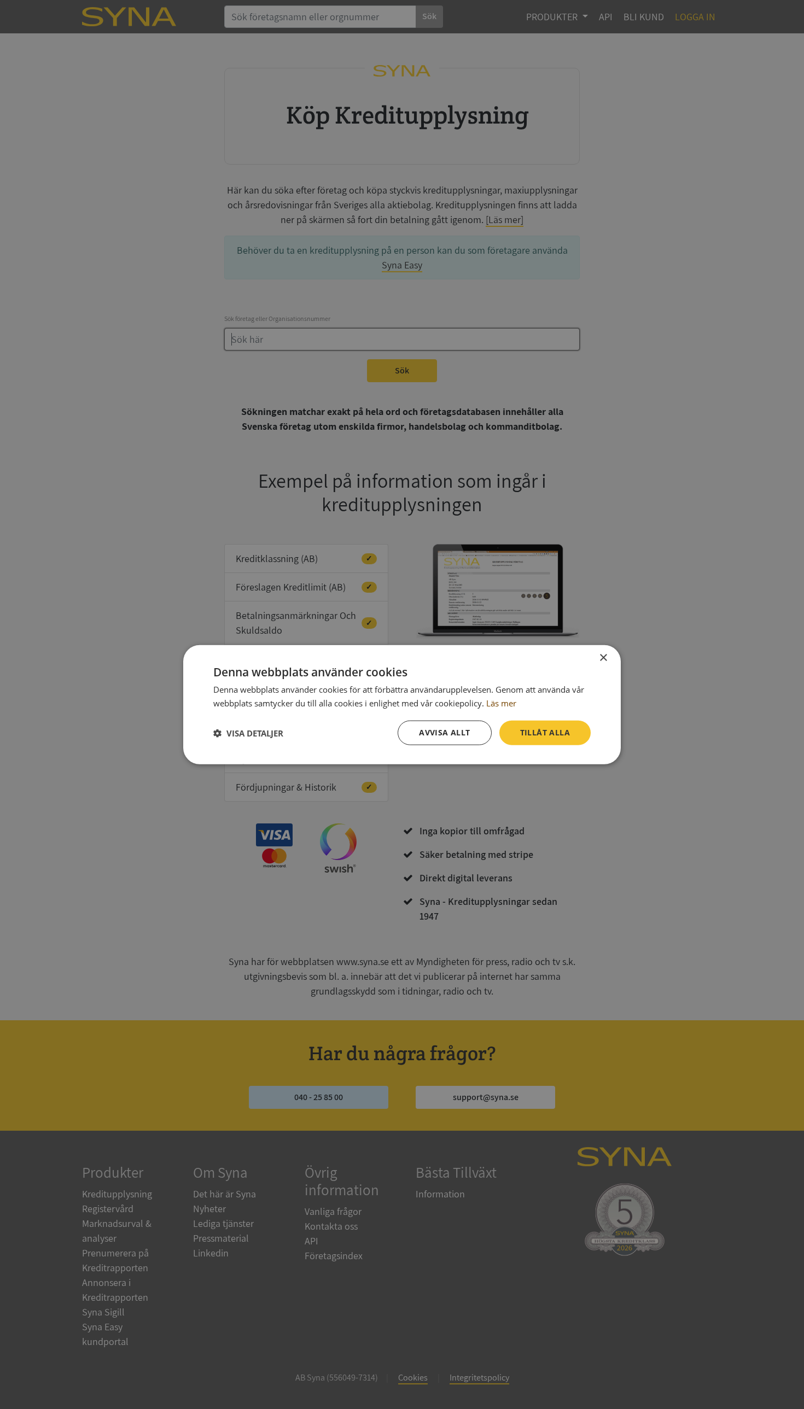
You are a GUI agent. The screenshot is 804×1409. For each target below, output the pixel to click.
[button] (248, 733)
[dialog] (402, 704)
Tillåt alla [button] (545, 732)
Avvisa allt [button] (444, 732)
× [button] (603, 657)
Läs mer (501, 702)
